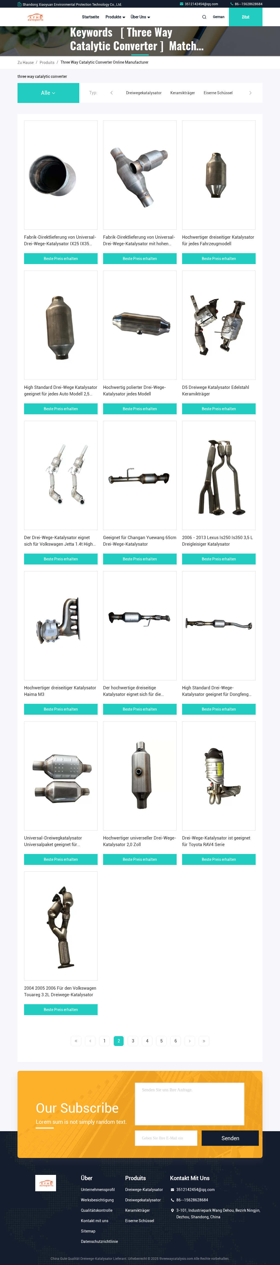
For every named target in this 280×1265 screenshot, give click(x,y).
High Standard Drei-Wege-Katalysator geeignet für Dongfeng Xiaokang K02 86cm (215, 694)
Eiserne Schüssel (139, 1221)
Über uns (139, 17)
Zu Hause (26, 62)
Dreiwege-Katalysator (144, 1189)
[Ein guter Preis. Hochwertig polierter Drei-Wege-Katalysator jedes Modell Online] (139, 325)
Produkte (114, 17)
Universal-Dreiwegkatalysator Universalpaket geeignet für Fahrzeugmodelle (53, 844)
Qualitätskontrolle (96, 1210)
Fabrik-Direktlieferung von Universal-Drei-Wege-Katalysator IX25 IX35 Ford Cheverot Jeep (60, 244)
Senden (230, 1138)
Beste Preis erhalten (61, 258)
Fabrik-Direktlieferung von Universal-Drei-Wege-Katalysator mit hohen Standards (139, 244)
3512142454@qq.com (202, 4)
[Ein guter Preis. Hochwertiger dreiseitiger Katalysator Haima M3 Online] (60, 625)
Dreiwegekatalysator (143, 1200)
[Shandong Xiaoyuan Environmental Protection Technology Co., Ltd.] (35, 17)
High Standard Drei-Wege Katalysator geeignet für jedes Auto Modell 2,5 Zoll (60, 394)
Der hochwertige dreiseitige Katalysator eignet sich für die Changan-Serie (132, 694)
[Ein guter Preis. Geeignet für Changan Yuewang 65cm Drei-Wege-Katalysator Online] (139, 475)
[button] (111, 93)
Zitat (245, 17)
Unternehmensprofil (98, 1189)
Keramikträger (137, 1210)
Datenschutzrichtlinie (99, 1241)
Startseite (90, 17)
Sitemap (88, 1231)
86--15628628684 (248, 4)
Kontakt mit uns (94, 1221)
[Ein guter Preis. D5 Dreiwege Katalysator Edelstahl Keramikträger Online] (218, 325)
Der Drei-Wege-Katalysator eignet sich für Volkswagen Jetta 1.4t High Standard (58, 544)
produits (47, 62)
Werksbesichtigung (97, 1200)
